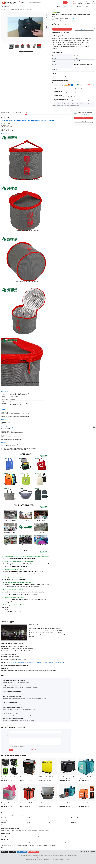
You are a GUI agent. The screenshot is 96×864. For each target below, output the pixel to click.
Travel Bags (44, 662)
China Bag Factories (6, 842)
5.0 (79, 114)
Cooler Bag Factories (29, 842)
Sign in (93, 3)
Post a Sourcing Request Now (37, 749)
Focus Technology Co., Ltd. (39, 859)
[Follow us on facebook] (84, 851)
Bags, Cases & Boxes (9, 9)
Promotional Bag (27, 662)
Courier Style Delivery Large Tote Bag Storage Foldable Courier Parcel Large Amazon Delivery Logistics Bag (47, 804)
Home (2, 9)
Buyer (65, 6)
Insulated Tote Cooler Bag (21, 845)
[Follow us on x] (86, 851)
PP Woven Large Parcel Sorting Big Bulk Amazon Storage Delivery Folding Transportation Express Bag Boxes (47, 778)
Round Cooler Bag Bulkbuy (49, 845)
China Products (28, 855)
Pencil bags (73, 822)
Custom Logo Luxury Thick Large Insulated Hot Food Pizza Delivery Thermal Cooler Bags (28, 804)
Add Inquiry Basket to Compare (26, 51)
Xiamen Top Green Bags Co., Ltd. (61, 18)
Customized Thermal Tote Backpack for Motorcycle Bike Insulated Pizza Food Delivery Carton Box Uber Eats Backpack (67, 804)
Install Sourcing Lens (34, 851)
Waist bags (27, 820)
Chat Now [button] (85, 29)
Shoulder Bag (39, 662)
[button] (61, 2)
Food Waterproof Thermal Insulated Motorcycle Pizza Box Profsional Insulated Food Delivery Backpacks (9, 804)
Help (71, 6)
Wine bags (73, 820)
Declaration (62, 859)
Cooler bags (50, 817)
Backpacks (3, 822)
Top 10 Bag (31, 845)
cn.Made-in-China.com (60, 857)
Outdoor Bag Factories (17, 842)
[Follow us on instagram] (88, 851)
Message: (6, 738)
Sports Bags (17, 662)
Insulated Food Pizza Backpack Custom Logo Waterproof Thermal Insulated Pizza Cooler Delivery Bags (9, 778)
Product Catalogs (19, 815)
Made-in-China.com (42, 857)
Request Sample (73, 32)
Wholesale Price (56, 855)
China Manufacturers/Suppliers (37, 855)
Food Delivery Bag (51, 820)
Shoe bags (50, 822)
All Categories (6, 6)
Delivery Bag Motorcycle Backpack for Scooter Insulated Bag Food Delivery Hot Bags (86, 804)
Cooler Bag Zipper (63, 842)
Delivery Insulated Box (27, 9)
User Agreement (55, 859)
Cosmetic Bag (51, 662)
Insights (75, 855)
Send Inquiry (62, 29)
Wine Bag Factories (40, 842)
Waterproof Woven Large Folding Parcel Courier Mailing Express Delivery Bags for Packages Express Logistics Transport (28, 778)
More (2, 847)
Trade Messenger (22, 851)
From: (7, 732)
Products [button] (22, 2)
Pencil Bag (62, 662)
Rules (94, 6)
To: (7, 735)
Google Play (12, 851)
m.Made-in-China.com (51, 857)
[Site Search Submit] (65, 2)
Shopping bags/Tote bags (6, 817)
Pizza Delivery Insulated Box (23, 836)
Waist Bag (33, 662)
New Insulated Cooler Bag (52, 842)
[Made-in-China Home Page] (8, 2)
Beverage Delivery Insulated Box (38, 836)
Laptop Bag (56, 662)
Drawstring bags (28, 817)
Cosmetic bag (27, 822)
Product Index (70, 855)
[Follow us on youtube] (90, 851)
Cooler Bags (11, 662)
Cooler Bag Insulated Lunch (8, 845)
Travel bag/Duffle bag (75, 817)
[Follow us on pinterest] (92, 851)
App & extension (78, 6)
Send (11, 749)
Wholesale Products (48, 855)
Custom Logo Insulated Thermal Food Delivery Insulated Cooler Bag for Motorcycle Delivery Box (85, 778)
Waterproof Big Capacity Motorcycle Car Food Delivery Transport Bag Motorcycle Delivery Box (67, 778)
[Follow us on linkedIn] (94, 851)
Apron (21, 662)
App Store (4, 851)
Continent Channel (63, 855)
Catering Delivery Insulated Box (8, 836)
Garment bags (4, 820)
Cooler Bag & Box (18, 9)
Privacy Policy (68, 859)
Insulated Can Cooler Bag (75, 842)
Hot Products (21, 855)
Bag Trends (39, 845)
